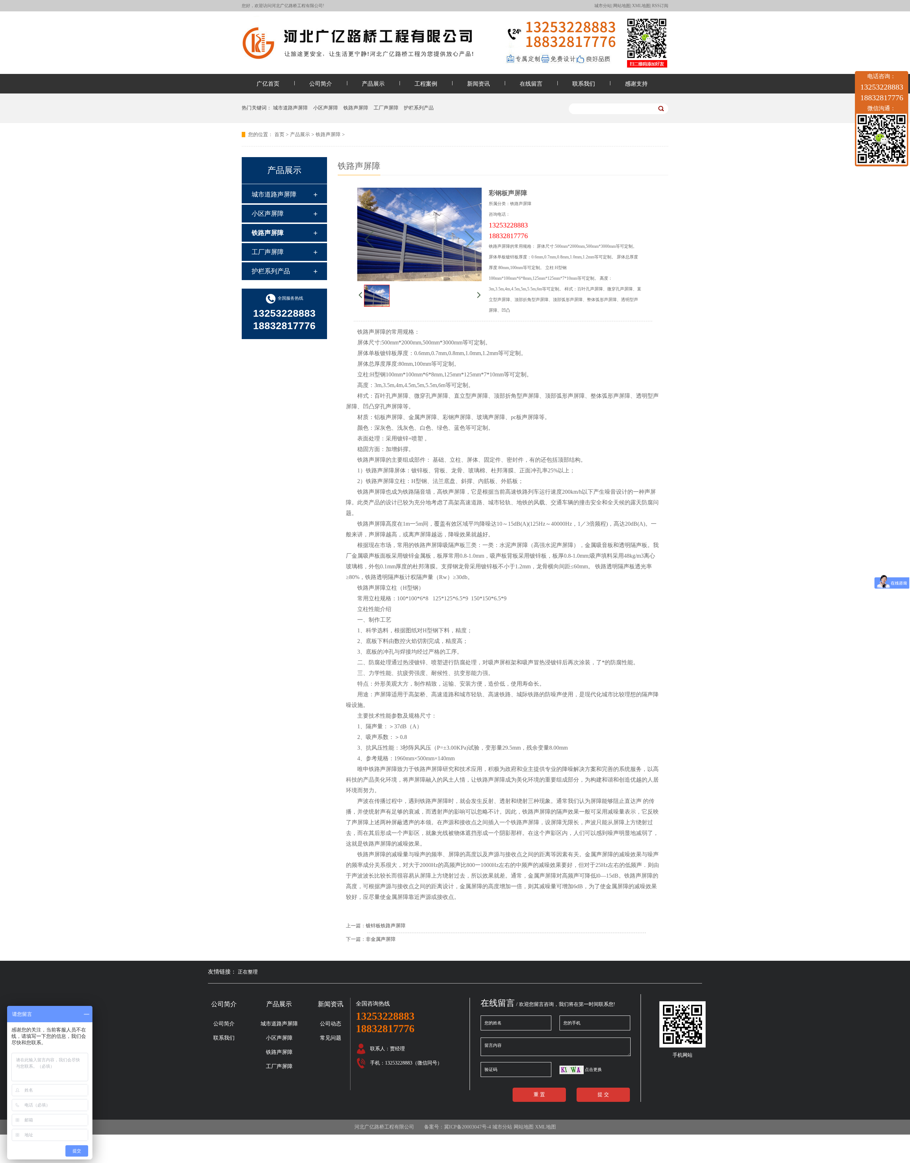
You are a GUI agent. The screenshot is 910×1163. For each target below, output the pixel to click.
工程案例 (425, 84)
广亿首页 (268, 84)
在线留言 (531, 84)
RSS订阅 (660, 5)
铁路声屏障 (355, 108)
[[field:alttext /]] (376, 304)
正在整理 (248, 972)
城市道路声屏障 (290, 108)
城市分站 (602, 5)
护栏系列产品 (419, 108)
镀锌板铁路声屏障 (386, 925)
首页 (279, 134)
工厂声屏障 (386, 108)
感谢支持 (636, 84)
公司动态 (330, 1024)
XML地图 (641, 5)
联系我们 (583, 84)
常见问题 (330, 1038)
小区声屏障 (325, 108)
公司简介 (320, 84)
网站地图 (621, 5)
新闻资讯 (478, 84)
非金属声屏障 (381, 939)
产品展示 (373, 84)
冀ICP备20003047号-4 (467, 1127)
